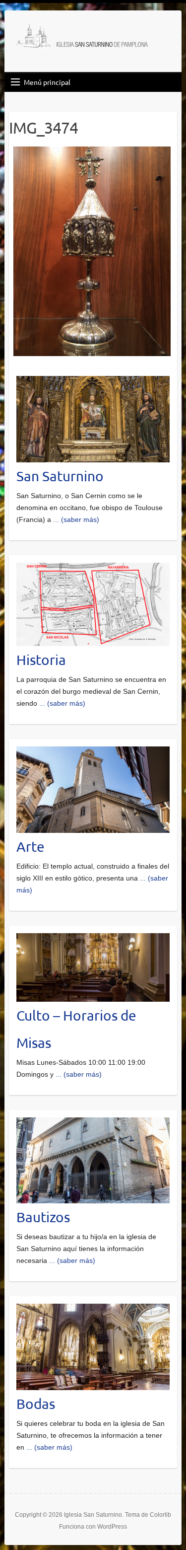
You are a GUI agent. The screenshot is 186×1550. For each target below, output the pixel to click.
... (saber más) (76, 519)
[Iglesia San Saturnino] (83, 37)
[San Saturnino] (92, 382)
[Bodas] (92, 1310)
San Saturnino (60, 476)
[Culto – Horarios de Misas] (92, 939)
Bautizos (43, 1217)
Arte (30, 846)
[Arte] (92, 752)
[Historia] (92, 569)
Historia (41, 660)
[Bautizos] (92, 1123)
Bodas (35, 1404)
